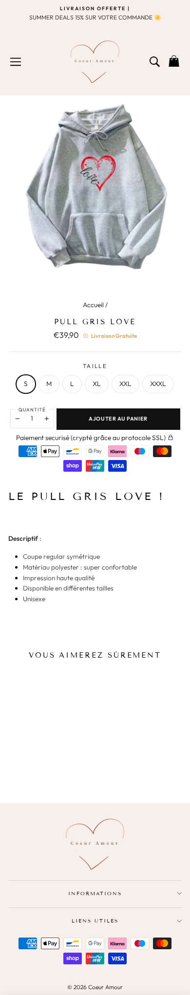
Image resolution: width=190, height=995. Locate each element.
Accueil (93, 304)
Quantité (32, 409)
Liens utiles (95, 921)
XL (97, 383)
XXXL (158, 383)
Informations (95, 893)
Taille (95, 365)
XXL (125, 383)
